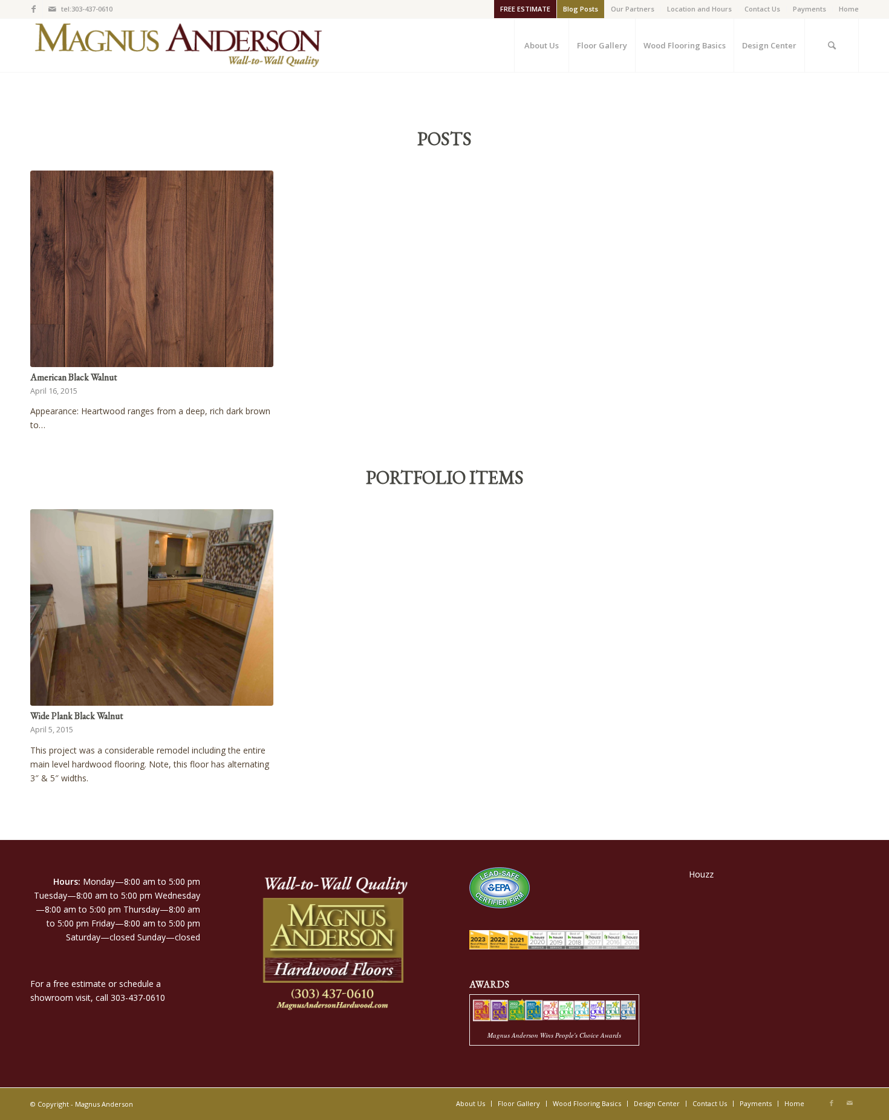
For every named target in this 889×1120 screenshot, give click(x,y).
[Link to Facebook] (33, 9)
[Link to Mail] (52, 9)
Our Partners (632, 8)
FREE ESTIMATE (525, 8)
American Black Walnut (73, 377)
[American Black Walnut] (151, 269)
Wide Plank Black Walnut (76, 715)
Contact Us (762, 8)
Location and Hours (699, 8)
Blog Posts (580, 8)
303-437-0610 (138, 997)
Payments (809, 8)
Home (849, 8)
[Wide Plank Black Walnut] (151, 607)
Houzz (701, 874)
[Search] (831, 45)
